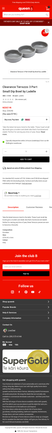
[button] (26, 119)
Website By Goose (41, 428)
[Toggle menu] (3, 8)
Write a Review (8, 102)
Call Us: (12, 336)
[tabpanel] (26, 52)
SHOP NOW (25, 23)
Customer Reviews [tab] (34, 207)
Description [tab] (13, 207)
